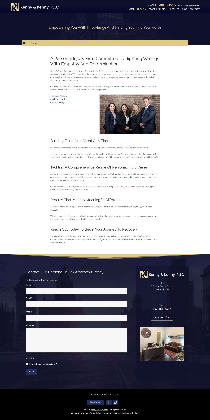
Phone (29, 312)
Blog (184, 10)
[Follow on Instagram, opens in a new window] (115, 402)
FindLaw (135, 413)
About (140, 10)
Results (174, 10)
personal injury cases (94, 174)
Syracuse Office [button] (162, 317)
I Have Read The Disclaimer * (43, 364)
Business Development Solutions (116, 413)
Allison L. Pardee (59, 99)
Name (28, 285)
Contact (195, 10)
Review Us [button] (95, 402)
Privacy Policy (95, 413)
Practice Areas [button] (157, 10)
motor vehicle (128, 177)
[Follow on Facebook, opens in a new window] (109, 402)
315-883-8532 (164, 5)
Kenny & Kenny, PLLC (99, 410)
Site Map (84, 413)
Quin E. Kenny (58, 102)
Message (30, 325)
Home (131, 10)
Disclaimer (30, 358)
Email (29, 298)
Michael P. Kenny (59, 96)
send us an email (138, 239)
